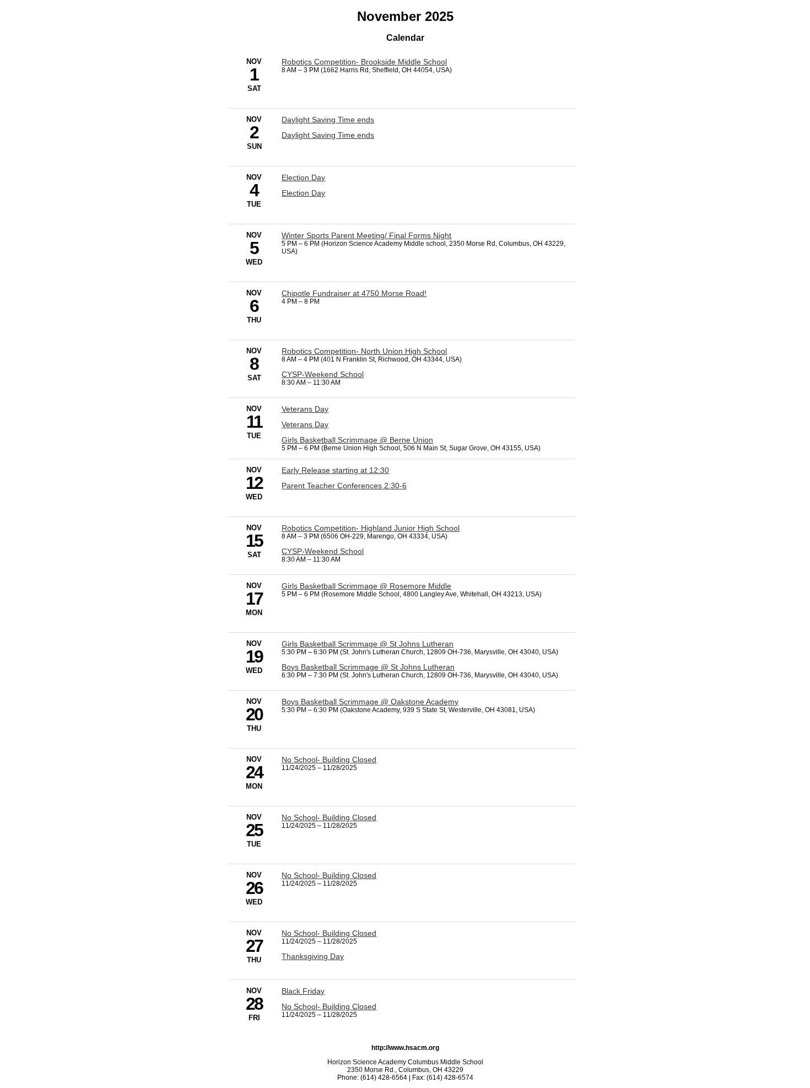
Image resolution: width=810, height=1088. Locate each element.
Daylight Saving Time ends (328, 119)
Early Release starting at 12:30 (335, 470)
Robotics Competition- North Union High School (364, 351)
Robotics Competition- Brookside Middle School (364, 61)
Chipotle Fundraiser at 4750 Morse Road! (354, 293)
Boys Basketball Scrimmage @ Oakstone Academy (370, 701)
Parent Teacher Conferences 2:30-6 (344, 485)
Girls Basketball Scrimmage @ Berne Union (357, 439)
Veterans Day (305, 409)
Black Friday (303, 991)
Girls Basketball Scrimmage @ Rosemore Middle (366, 585)
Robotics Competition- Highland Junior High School (371, 528)
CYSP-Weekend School (323, 374)
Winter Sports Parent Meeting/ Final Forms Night (366, 235)
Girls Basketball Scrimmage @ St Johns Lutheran (367, 643)
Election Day (303, 177)
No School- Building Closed (329, 759)
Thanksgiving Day (313, 956)
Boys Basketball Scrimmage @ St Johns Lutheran (368, 667)
